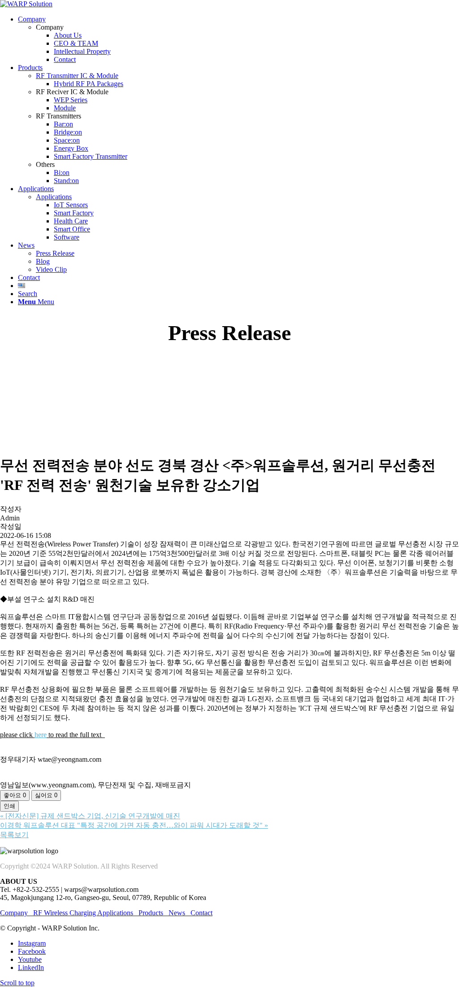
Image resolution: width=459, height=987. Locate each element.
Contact (201, 913)
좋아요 (15, 795)
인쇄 (9, 806)
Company (16, 913)
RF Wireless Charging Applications (83, 913)
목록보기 (14, 835)
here (41, 734)
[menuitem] (238, 39)
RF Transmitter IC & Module (77, 75)
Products (151, 913)
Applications (54, 197)
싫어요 (46, 795)
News (177, 913)
